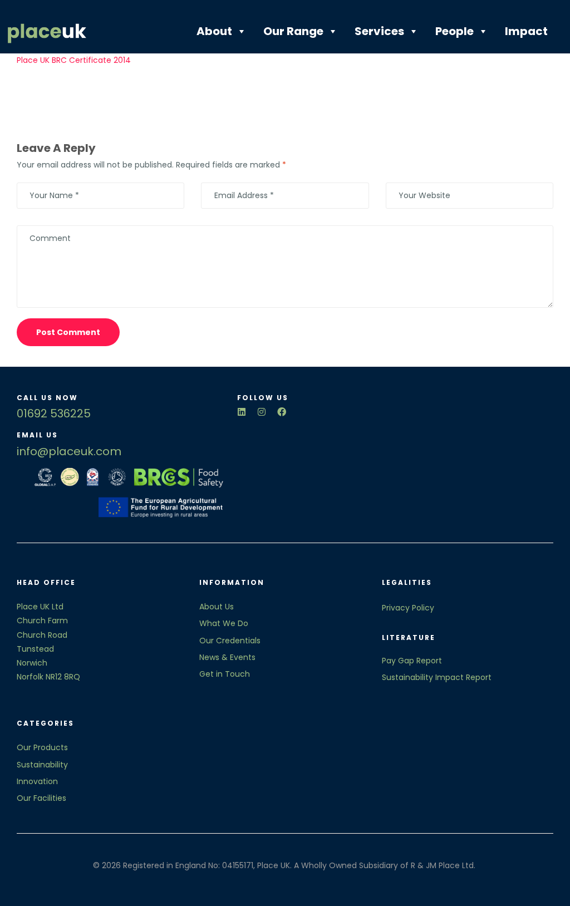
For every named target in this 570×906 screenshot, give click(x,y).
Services (379, 31)
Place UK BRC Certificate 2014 (74, 60)
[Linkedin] (241, 411)
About (214, 31)
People (454, 31)
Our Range (293, 31)
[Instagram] (261, 411)
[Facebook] (281, 411)
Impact (526, 31)
